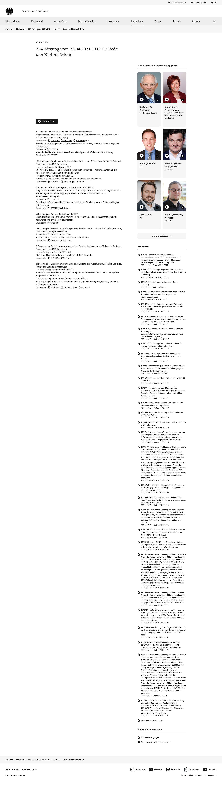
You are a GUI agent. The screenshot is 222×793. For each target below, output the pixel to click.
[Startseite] (27, 11)
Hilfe (7, 769)
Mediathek (137, 21)
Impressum (212, 775)
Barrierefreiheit (187, 775)
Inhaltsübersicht (29, 769)
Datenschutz (200, 775)
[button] (213, 2)
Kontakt (15, 769)
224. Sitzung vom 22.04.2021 (39, 29)
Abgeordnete (12, 21)
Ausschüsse (60, 21)
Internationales (86, 21)
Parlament (37, 21)
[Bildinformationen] (157, 100)
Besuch (177, 21)
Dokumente (113, 21)
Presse (157, 21)
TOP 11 (57, 29)
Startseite (9, 29)
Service (196, 21)
